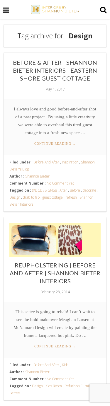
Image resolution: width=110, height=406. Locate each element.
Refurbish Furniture (80, 385)
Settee (14, 392)
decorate (90, 190)
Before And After (46, 162)
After (63, 190)
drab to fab (31, 197)
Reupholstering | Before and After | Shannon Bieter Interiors (55, 273)
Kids (65, 364)
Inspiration (70, 162)
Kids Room (53, 385)
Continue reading (55, 143)
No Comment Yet (60, 183)
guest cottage (52, 197)
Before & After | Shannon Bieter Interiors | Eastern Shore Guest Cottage (55, 70)
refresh (71, 197)
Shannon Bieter (37, 176)
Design (14, 197)
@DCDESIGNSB (44, 190)
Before (75, 190)
